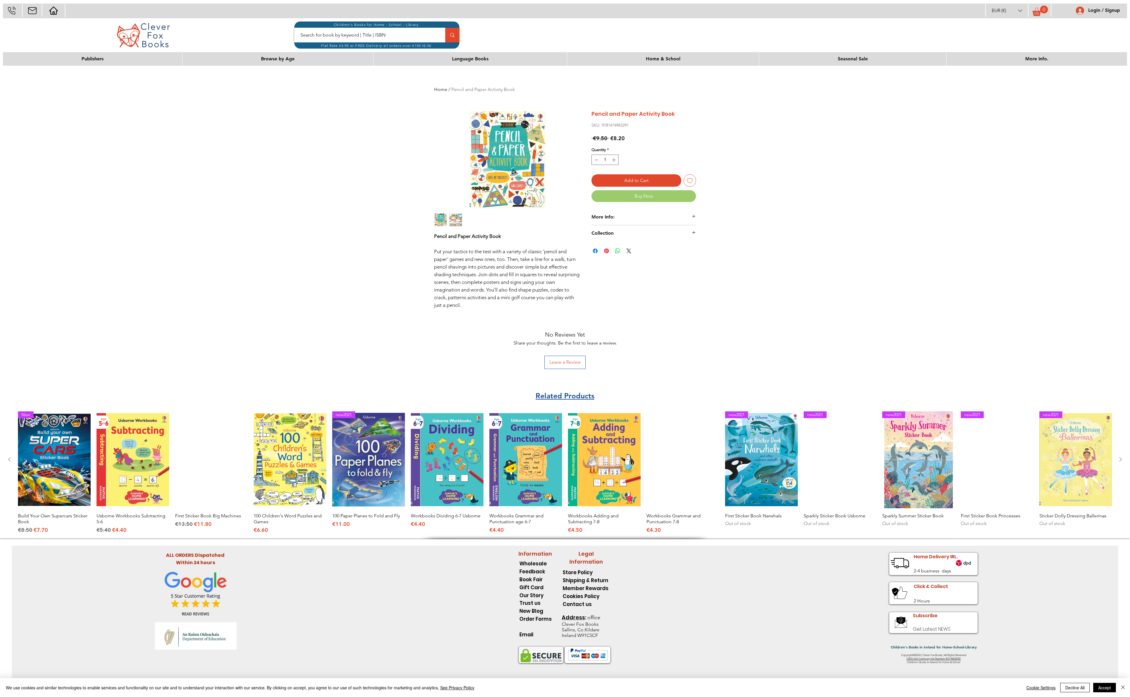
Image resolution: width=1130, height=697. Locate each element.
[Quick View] (133, 459)
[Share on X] (628, 250)
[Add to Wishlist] (690, 180)
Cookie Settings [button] (1041, 688)
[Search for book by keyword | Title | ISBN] (452, 35)
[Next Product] (1120, 459)
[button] (1007, 10)
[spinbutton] (605, 160)
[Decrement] (595, 160)
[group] (565, 472)
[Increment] (614, 160)
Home (440, 89)
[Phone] (11, 10)
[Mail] (32, 10)
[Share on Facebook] (595, 250)
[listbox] (1007, 10)
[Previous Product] (9, 459)
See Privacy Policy (457, 688)
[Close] (1122, 687)
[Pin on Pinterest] (606, 250)
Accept (1104, 688)
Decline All (1075, 688)
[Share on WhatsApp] (617, 250)
